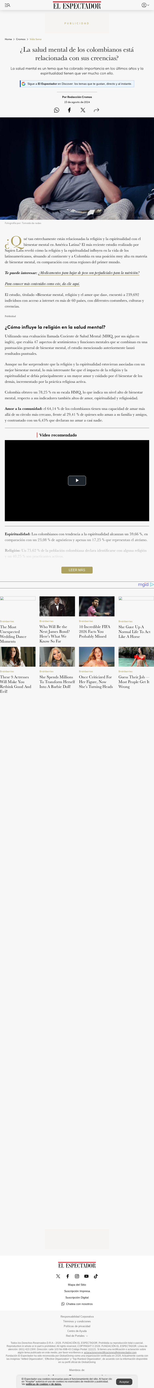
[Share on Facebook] (69, 110)
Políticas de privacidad (77, 1326)
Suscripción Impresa (77, 1291)
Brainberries (7, 621)
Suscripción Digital (77, 1297)
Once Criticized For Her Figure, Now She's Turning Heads (96, 681)
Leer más (77, 570)
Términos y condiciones (77, 1321)
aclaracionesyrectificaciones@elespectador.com (110, 1352)
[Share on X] (83, 110)
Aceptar (124, 1381)
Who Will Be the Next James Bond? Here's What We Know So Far (55, 634)
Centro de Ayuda (77, 1331)
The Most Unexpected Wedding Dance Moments (13, 634)
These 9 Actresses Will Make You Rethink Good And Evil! (15, 684)
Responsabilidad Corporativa (77, 1316)
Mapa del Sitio (77, 1284)
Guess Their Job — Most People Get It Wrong (134, 681)
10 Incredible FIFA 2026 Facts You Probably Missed (94, 631)
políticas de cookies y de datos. (44, 1384)
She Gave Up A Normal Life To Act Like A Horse (134, 631)
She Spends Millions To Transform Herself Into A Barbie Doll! (57, 681)
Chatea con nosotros (79, 1303)
